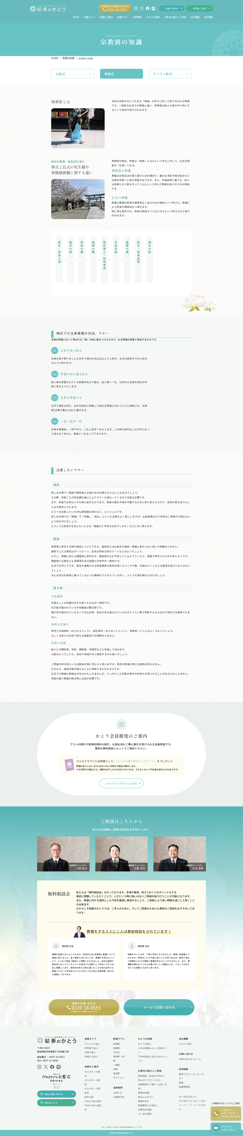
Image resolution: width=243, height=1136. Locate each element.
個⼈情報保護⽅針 (188, 1096)
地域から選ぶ (91, 1056)
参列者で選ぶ (91, 1048)
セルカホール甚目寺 (92, 1090)
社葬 (115, 1069)
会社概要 (183, 1038)
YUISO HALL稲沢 (93, 1101)
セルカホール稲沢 (92, 1073)
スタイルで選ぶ (92, 1043)
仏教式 (60, 73)
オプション (118, 1077)
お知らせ (117, 1092)
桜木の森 (89, 1096)
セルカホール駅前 (92, 1082)
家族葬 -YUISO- (117, 1050)
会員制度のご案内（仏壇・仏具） (152, 1086)
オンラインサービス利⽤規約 (192, 1107)
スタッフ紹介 (185, 1043)
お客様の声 (118, 1096)
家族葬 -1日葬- (119, 1058)
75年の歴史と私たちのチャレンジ (152, 1058)
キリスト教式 (162, 73)
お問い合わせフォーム (190, 1058)
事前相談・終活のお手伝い (151, 1075)
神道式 (109, 73)
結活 (57, 1086)
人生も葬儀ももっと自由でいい (152, 1050)
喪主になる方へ (146, 1096)
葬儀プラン (119, 1038)
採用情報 (183, 1069)
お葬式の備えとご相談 (150, 1070)
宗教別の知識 (144, 1109)
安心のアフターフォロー (150, 1080)
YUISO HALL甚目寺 (93, 1107)
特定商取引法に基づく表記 (192, 1100)
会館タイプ (90, 1038)
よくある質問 (144, 1113)
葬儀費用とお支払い (148, 1105)
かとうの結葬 (145, 1038)
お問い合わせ (186, 1054)
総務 (181, 1082)
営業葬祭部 (184, 1086)
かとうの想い (144, 1043)
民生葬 (116, 1073)
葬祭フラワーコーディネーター (192, 1076)
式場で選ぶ (90, 1052)
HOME (54, 58)
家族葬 (116, 1043)
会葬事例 (118, 1087)
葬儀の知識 (68, 58)
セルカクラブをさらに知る (121, 783)
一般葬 (116, 1064)
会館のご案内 (92, 1066)
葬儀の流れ (143, 1101)
